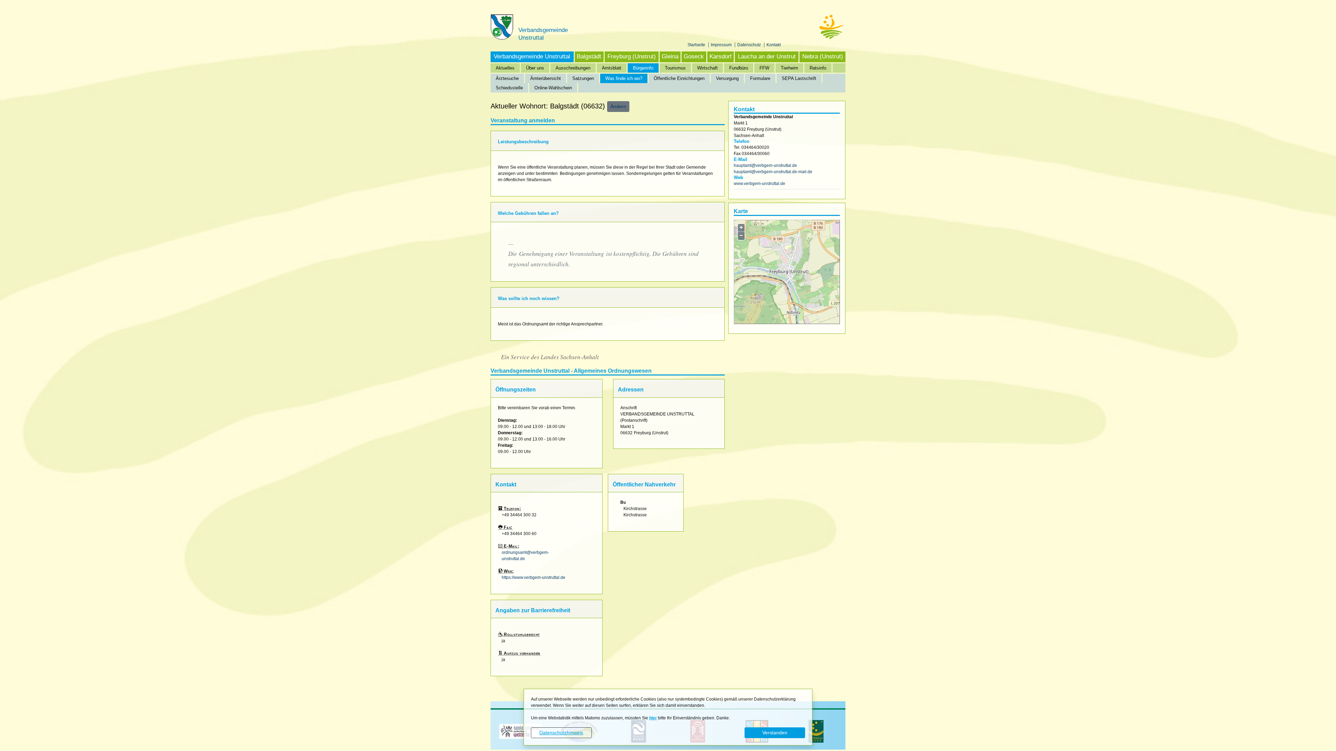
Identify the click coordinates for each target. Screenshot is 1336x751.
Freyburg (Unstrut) (631, 56)
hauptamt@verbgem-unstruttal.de (765, 165)
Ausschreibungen (573, 68)
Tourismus (675, 68)
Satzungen (583, 78)
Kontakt (773, 44)
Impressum (722, 44)
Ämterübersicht (545, 78)
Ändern (618, 106)
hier (653, 718)
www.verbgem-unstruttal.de (759, 183)
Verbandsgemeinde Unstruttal (532, 56)
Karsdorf (720, 56)
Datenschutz (749, 44)
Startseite (696, 44)
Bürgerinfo (643, 68)
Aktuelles (505, 68)
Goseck (694, 56)
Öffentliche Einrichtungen (679, 78)
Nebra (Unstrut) (822, 56)
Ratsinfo (818, 68)
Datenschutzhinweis (561, 732)
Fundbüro (738, 68)
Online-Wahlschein (553, 87)
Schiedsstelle (509, 87)
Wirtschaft (707, 68)
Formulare (760, 78)
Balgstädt (589, 56)
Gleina (670, 56)
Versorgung (727, 78)
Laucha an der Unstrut (767, 56)
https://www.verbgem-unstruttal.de (533, 577)
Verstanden (774, 732)
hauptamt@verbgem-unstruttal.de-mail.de (773, 171)
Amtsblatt (611, 68)
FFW (764, 68)
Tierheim (789, 68)
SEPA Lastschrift (799, 78)
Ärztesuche (507, 78)
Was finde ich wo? (623, 78)
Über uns (535, 68)
